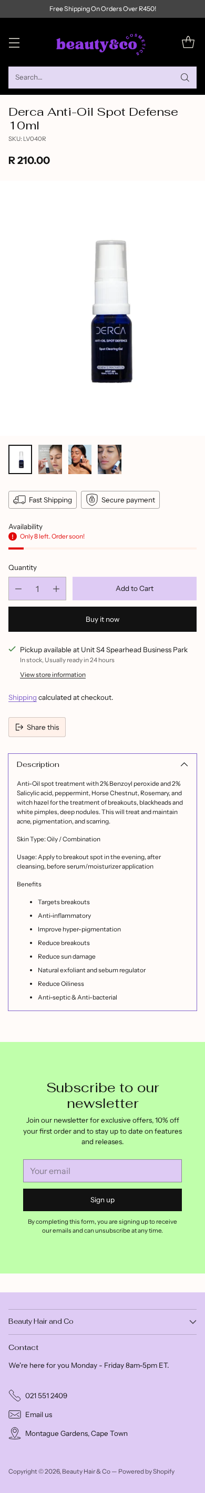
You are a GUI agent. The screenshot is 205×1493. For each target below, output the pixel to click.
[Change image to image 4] (109, 459)
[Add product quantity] (56, 588)
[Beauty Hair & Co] (102, 42)
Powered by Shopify (146, 1471)
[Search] (185, 78)
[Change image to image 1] (20, 459)
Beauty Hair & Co (86, 1471)
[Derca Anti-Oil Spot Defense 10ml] (102, 308)
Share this (43, 727)
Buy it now (102, 619)
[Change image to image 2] (50, 459)
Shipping (22, 697)
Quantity (22, 567)
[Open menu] (14, 42)
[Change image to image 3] (80, 459)
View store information (53, 674)
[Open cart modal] (188, 42)
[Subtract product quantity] (18, 588)
